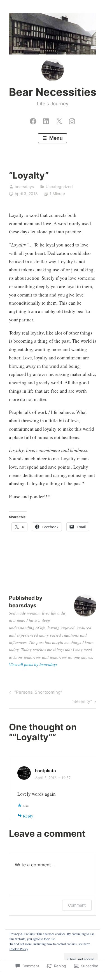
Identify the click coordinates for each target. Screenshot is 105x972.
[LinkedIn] (46, 120)
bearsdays (24, 186)
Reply (28, 816)
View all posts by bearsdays (33, 664)
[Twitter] (59, 120)
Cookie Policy (19, 949)
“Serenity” (82, 702)
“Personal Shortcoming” (35, 693)
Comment (77, 905)
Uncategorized (59, 186)
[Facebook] (33, 120)
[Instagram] (72, 120)
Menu (55, 138)
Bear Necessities (52, 92)
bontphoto (45, 770)
